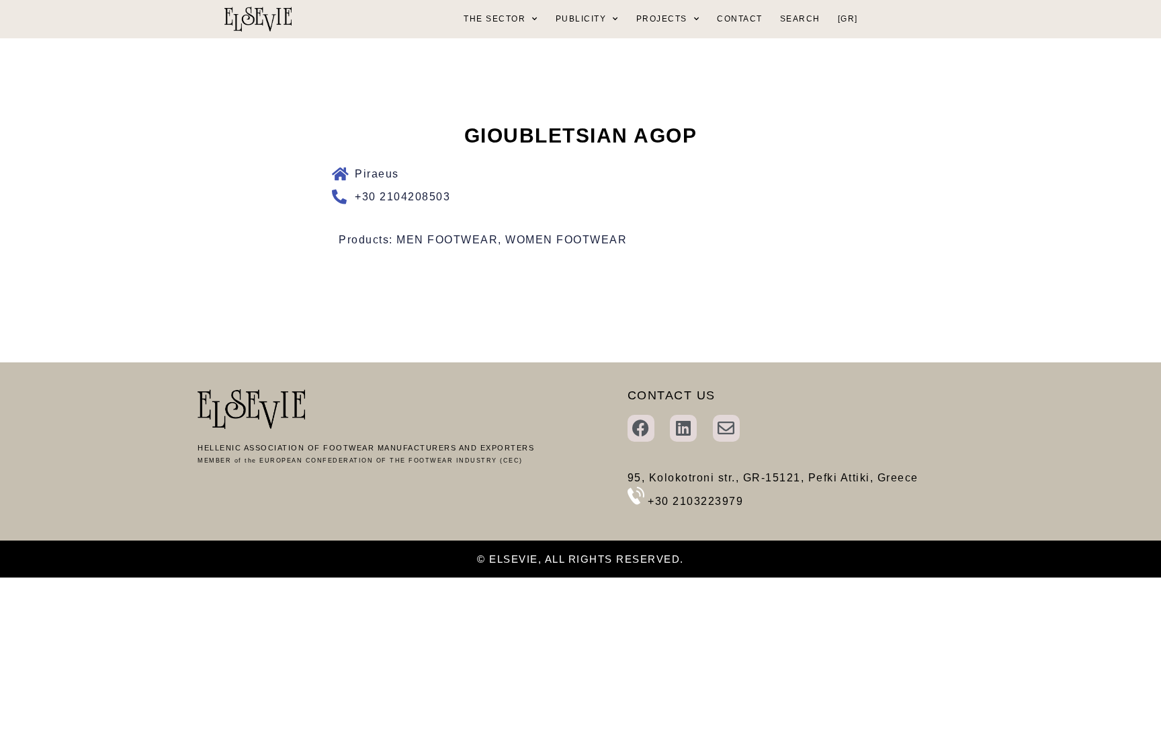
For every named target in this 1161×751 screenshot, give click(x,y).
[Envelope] (726, 428)
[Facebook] (641, 428)
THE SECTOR (494, 19)
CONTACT (740, 19)
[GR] (848, 19)
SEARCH (800, 19)
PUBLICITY (581, 19)
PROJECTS (661, 19)
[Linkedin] (683, 428)
